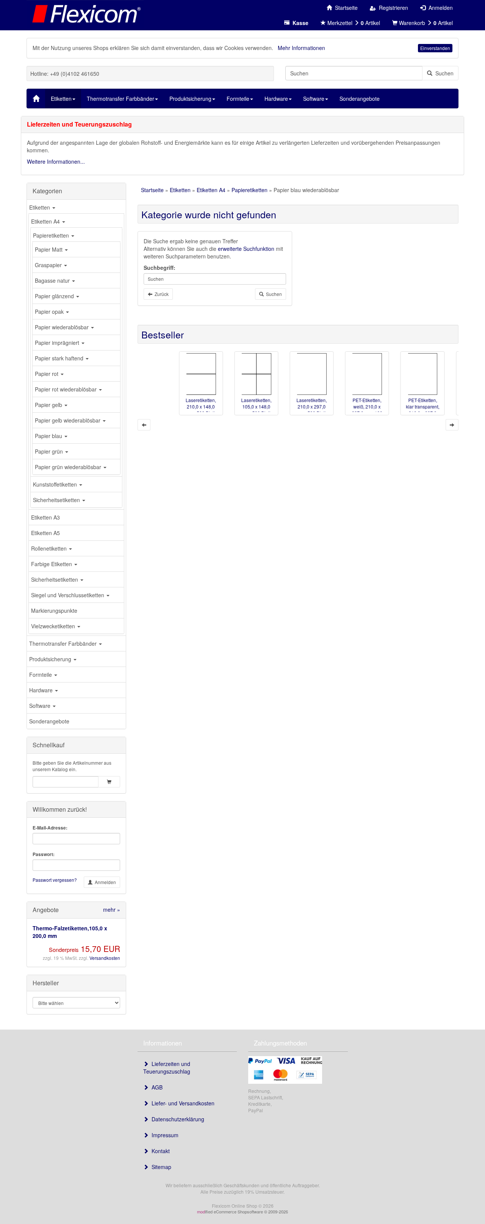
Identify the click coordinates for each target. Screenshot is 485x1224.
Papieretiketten (51, 235)
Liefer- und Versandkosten (181, 1103)
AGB (156, 1087)
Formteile (41, 674)
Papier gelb (49, 405)
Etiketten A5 (45, 533)
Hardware (41, 690)
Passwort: (44, 854)
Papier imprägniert (58, 342)
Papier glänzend (55, 296)
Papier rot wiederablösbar (66, 389)
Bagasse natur (53, 280)
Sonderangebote (49, 721)
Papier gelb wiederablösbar (68, 420)
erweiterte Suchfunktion (246, 248)
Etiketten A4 (46, 221)
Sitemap (160, 1167)
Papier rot (47, 373)
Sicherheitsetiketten (57, 500)
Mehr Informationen (301, 48)
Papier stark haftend (60, 358)
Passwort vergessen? (55, 880)
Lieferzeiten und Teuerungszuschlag (166, 1067)
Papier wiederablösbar (62, 327)
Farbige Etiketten (52, 564)
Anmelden (104, 882)
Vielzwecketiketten (54, 626)
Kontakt (159, 1151)
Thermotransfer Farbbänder (63, 643)
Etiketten (40, 207)
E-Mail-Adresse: (50, 828)
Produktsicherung (51, 659)
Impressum (163, 1135)
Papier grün (49, 451)
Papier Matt (49, 249)
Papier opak (50, 311)
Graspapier (49, 265)
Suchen (443, 73)
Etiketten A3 (45, 517)
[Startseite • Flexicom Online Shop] (85, 13)
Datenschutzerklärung (176, 1119)
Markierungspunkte (54, 610)
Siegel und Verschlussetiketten (68, 595)
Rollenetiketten (49, 548)
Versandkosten (104, 958)
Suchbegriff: (159, 267)
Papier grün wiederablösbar (69, 467)
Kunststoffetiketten (55, 484)
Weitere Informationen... (56, 161)
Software (40, 705)
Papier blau (49, 436)
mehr (111, 909)
